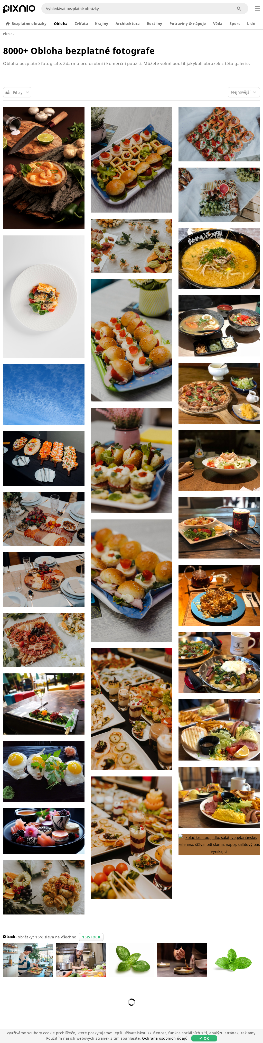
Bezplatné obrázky (29, 23)
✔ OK (204, 1038)
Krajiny (101, 23)
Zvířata (81, 23)
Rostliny (154, 23)
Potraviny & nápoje (188, 23)
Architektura (128, 23)
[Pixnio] (19, 10)
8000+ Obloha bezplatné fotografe (79, 51)
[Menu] (257, 8)
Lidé (251, 23)
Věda (217, 23)
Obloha (61, 23)
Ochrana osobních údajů (164, 1038)
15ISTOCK (91, 937)
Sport (235, 23)
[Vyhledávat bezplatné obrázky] (239, 8)
